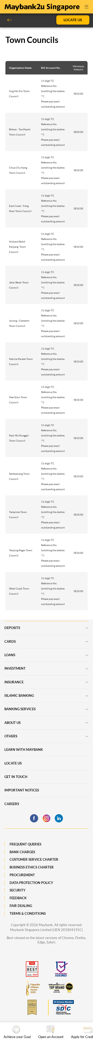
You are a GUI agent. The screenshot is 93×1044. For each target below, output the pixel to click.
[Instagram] (46, 818)
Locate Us (73, 20)
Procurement (22, 875)
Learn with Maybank (23, 749)
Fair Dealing (21, 906)
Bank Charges (22, 852)
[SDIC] (61, 1007)
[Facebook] (34, 818)
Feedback (18, 898)
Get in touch (15, 777)
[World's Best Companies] (32, 969)
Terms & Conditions (28, 913)
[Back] (11, 20)
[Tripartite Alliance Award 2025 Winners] (32, 988)
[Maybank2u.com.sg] (42, 6)
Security (18, 890)
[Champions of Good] (32, 1007)
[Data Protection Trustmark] (61, 969)
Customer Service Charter (34, 859)
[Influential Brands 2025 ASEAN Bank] (61, 988)
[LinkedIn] (59, 818)
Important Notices (21, 790)
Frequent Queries (25, 844)
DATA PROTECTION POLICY (31, 883)
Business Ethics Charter (32, 867)
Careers (11, 804)
